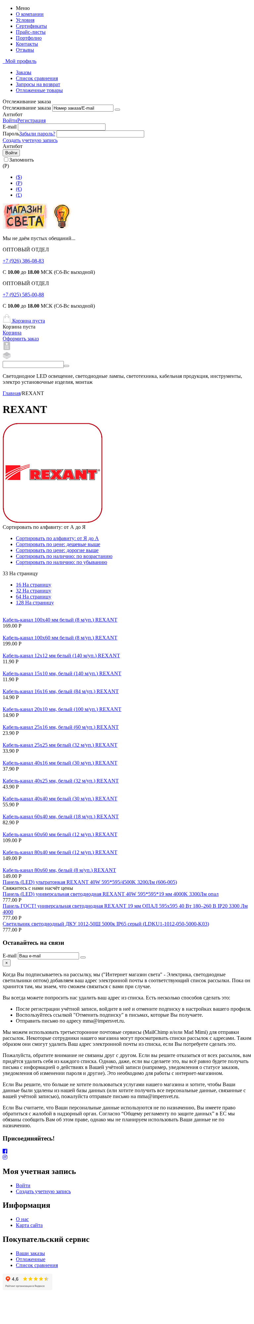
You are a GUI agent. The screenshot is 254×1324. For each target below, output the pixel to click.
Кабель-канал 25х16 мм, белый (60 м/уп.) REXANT (61, 727)
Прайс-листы (31, 32)
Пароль (11, 133)
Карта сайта (29, 1225)
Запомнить (21, 160)
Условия (25, 20)
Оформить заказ (21, 338)
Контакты (27, 44)
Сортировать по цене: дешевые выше (58, 544)
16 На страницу (33, 584)
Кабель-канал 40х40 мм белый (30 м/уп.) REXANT (60, 798)
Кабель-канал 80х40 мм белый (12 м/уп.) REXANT (60, 852)
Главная (12, 393)
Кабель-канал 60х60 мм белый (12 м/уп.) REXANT (60, 834)
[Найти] (66, 366)
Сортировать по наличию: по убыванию (61, 562)
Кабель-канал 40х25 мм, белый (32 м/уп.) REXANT (61, 781)
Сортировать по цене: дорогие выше (57, 550)
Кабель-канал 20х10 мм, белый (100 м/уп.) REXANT (62, 709)
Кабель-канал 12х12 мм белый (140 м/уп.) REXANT (61, 655)
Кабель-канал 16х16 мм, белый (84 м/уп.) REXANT (61, 691)
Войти (10, 120)
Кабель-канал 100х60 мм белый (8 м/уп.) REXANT (60, 637)
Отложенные (30, 1259)
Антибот (12, 114)
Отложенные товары (39, 90)
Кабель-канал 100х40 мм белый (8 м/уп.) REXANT (60, 620)
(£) (19, 195)
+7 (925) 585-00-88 (23, 294)
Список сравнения (37, 78)
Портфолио (29, 38)
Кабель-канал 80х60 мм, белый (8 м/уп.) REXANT (59, 870)
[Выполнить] (117, 110)
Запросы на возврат (38, 84)
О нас (22, 1219)
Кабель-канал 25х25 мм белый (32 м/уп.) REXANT (60, 745)
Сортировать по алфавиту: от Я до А (57, 538)
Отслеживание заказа (27, 108)
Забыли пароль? (37, 133)
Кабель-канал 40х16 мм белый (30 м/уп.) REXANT (60, 763)
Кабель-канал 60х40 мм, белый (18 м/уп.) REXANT (61, 816)
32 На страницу (33, 590)
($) (19, 177)
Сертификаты (31, 26)
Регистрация (31, 120)
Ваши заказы (30, 1253)
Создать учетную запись (30, 140)
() (19, 183)
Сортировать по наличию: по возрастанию (64, 556)
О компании (30, 14)
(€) (19, 189)
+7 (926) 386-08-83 (23, 261)
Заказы (23, 72)
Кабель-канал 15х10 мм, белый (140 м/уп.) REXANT (62, 673)
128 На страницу (35, 602)
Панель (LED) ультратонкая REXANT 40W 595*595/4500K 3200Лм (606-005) (90, 882)
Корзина (12, 332)
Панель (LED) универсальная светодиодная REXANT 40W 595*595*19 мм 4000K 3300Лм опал (111, 894)
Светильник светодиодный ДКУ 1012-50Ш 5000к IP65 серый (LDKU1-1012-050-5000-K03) (106, 924)
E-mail (10, 126)
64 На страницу (33, 596)
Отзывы (25, 50)
